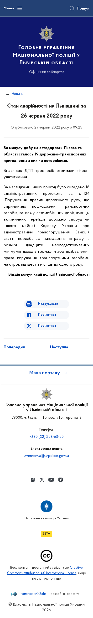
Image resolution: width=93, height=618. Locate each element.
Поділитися (47, 315)
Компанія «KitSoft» (34, 594)
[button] (46, 373)
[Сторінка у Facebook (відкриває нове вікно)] (33, 480)
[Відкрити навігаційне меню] (19, 8)
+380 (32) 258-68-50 (47, 437)
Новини (18, 94)
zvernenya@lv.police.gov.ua (46, 456)
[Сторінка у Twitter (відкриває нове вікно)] (42, 480)
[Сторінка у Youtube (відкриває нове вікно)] (51, 480)
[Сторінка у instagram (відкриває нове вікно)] (60, 480)
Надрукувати (48, 304)
